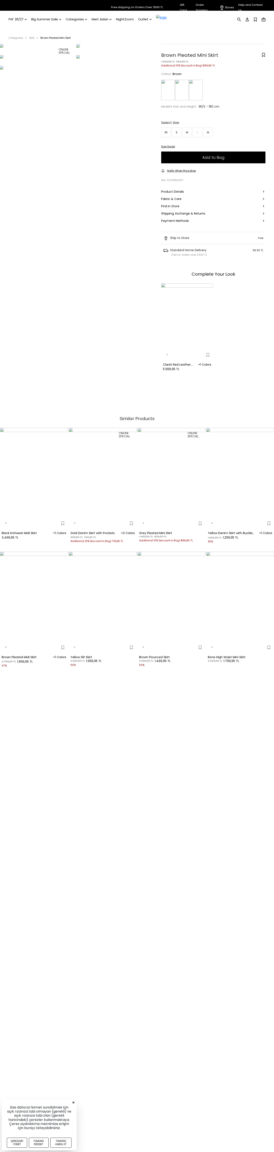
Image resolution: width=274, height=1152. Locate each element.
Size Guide (168, 146)
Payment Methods (175, 221)
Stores (229, 7)
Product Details (172, 191)
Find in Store (170, 206)
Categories (16, 38)
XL (208, 132)
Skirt (31, 38)
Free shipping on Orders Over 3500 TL (137, 7)
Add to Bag (213, 157)
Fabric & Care (171, 199)
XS (166, 132)
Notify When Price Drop (181, 171)
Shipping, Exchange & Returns (183, 213)
